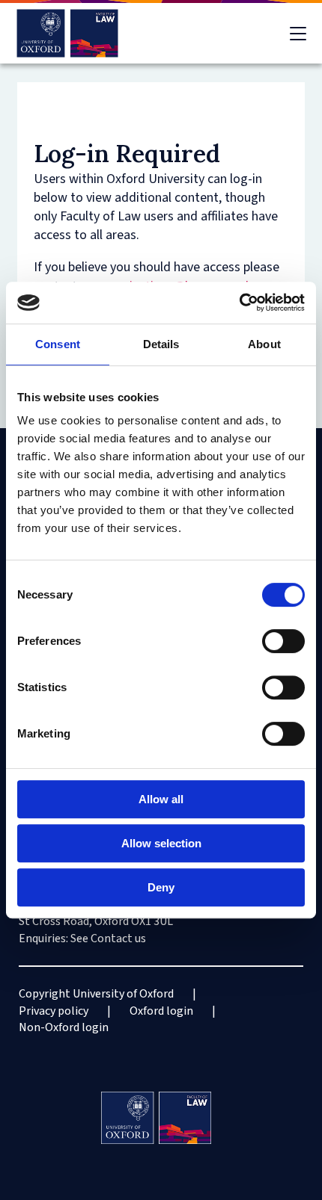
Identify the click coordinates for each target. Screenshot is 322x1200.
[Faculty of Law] (67, 33)
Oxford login (161, 1011)
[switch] (283, 641)
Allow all (161, 799)
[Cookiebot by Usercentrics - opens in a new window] (239, 302)
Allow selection (161, 843)
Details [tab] (161, 344)
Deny (161, 887)
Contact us (118, 938)
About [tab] (264, 344)
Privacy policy (53, 1011)
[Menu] (298, 33)
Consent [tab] (57, 344)
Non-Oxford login (64, 1027)
